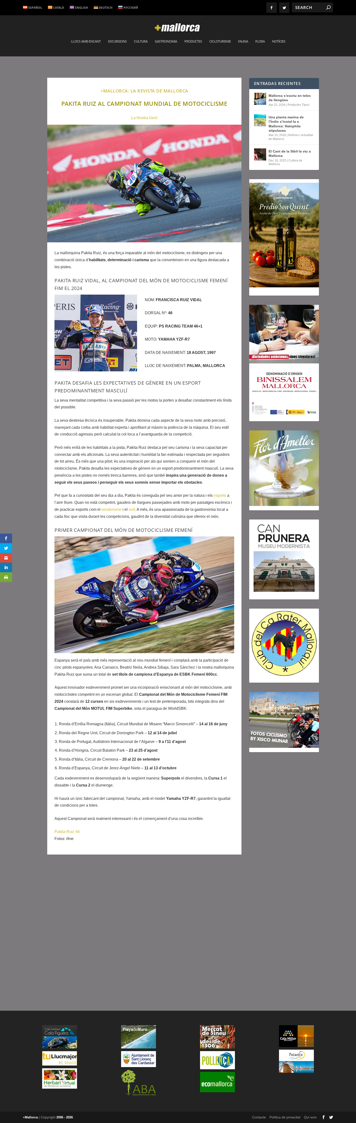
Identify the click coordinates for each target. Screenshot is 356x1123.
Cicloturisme (220, 41)
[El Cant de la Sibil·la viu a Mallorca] (260, 154)
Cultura (140, 41)
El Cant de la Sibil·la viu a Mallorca (290, 153)
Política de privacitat (285, 1117)
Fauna (243, 41)
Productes (193, 41)
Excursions (117, 41)
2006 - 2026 (64, 1117)
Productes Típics (299, 105)
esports (220, 495)
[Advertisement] (144, 927)
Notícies (278, 41)
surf (132, 509)
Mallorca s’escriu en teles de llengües (290, 98)
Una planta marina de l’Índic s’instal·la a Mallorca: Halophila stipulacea (286, 123)
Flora (260, 41)
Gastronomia (166, 41)
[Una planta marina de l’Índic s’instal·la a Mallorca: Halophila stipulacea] (260, 120)
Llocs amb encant (86, 41)
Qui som (310, 1117)
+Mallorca (30, 1117)
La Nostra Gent (144, 118)
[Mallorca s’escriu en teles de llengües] (260, 99)
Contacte (259, 1117)
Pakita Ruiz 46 (67, 832)
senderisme (111, 509)
